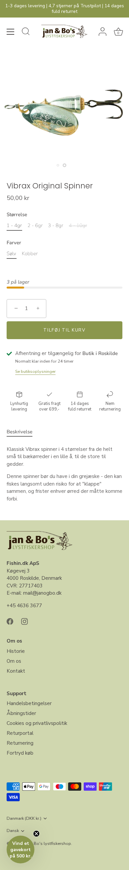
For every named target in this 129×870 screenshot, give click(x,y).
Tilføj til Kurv (64, 330)
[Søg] (26, 32)
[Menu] (10, 31)
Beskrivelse (19, 431)
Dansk (13, 831)
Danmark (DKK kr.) (24, 818)
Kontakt (16, 671)
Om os (14, 661)
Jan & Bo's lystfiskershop (47, 844)
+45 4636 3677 (24, 605)
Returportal (20, 733)
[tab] (23, 432)
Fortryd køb (20, 753)
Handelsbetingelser (29, 703)
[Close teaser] (36, 833)
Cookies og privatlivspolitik (37, 723)
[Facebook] (10, 620)
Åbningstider (21, 713)
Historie (16, 651)
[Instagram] (24, 620)
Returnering (20, 743)
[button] (20, 849)
